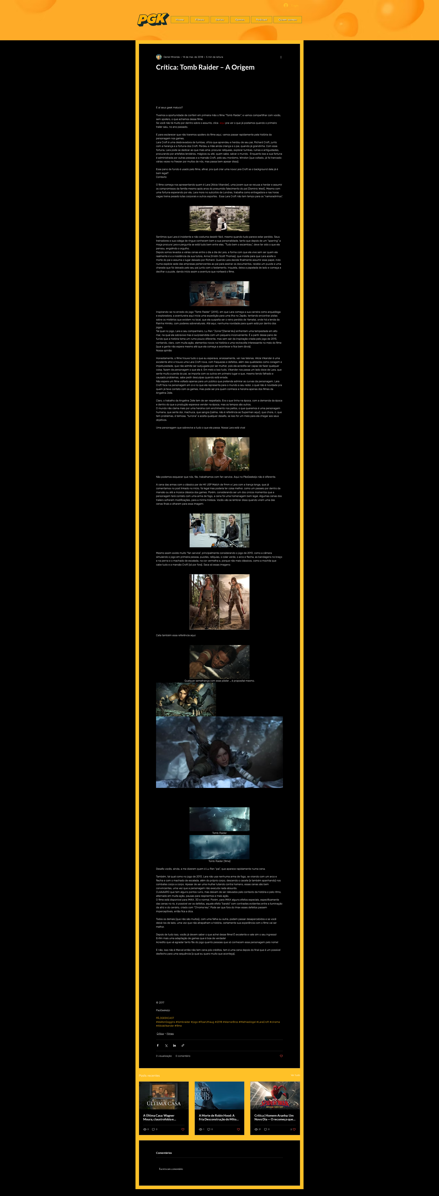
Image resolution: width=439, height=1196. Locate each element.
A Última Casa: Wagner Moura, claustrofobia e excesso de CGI (158, 1118)
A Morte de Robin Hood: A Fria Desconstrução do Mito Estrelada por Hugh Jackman (218, 1118)
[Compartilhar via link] (183, 1046)
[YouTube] (432, 606)
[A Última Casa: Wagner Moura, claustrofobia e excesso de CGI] (164, 1096)
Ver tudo (295, 1075)
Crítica (160, 1034)
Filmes (170, 1034)
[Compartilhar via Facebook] (157, 1046)
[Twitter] (432, 595)
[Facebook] (432, 590)
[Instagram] (432, 600)
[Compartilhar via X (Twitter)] (166, 1046)
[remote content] (219, 984)
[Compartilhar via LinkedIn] (174, 1046)
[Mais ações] (281, 57)
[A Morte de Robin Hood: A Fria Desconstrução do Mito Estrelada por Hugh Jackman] (219, 1096)
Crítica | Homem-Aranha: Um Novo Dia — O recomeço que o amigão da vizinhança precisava (274, 1118)
